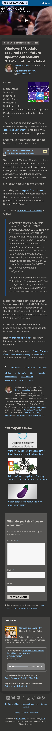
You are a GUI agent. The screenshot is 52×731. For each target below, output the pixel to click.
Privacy (17, 713)
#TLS (31, 373)
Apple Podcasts (12, 678)
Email (10, 583)
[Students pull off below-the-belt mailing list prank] (29, 491)
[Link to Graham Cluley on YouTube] (39, 697)
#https (8, 373)
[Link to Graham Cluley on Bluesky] (13, 697)
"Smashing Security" (32, 410)
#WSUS (30, 380)
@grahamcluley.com (26, 71)
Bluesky (26, 354)
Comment (12, 540)
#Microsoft (20, 373)
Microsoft (15, 367)
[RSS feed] (44, 697)
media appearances (37, 407)
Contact (43, 704)
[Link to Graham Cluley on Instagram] (28, 697)
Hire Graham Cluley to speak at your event (21, 704)
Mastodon (39, 354)
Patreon (8, 686)
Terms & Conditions (29, 713)
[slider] (20, 666)
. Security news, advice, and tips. (19, 151)
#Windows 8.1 (27, 376)
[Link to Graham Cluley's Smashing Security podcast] (23, 697)
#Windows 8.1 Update (14, 380)
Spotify (24, 678)
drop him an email (36, 415)
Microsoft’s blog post (21, 337)
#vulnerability (11, 376)
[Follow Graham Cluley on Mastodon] (18, 697)
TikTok (28, 412)
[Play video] (26, 20)
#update (41, 373)
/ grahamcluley (24, 73)
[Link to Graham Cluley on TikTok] (33, 697)
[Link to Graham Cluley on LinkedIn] (8, 697)
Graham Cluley (21, 65)
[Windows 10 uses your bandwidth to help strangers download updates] (29, 440)
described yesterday (14, 129)
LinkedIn (35, 412)
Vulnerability (29, 367)
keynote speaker (22, 390)
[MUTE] (38, 666)
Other (36, 678)
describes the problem (29, 210)
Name (10, 570)
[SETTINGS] (42, 666)
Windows (43, 367)
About (26, 707)
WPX (43, 718)
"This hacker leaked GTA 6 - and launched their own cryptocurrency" (25, 653)
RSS (31, 678)
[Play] (10, 666)
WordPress (20, 718)
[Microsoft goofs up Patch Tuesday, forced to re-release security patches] (29, 465)
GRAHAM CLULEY (13, 8)
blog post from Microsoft (33, 190)
